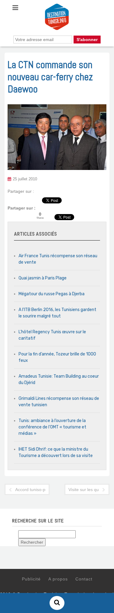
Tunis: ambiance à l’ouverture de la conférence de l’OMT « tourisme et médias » (52, 427)
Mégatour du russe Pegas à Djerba (52, 293)
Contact (83, 579)
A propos (58, 579)
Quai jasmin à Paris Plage (43, 278)
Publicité (31, 579)
